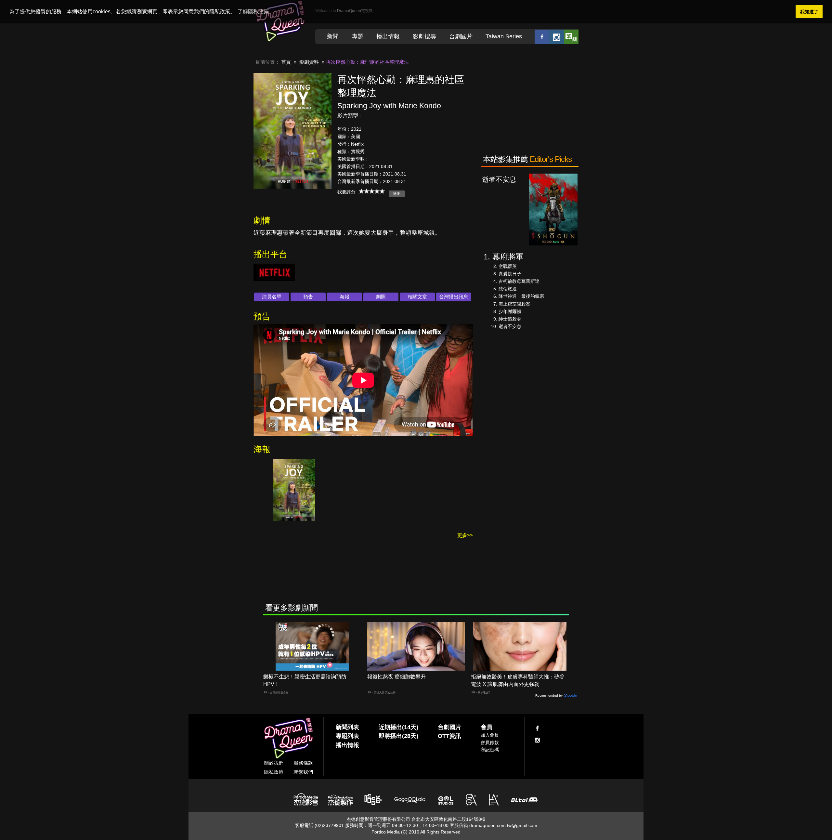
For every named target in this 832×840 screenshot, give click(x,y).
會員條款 (490, 742)
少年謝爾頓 (510, 311)
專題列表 (347, 736)
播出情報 (388, 36)
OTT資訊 (449, 736)
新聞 (333, 36)
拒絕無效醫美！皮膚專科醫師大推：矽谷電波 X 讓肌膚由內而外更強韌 (518, 680)
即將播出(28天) (398, 736)
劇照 (381, 296)
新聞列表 (347, 727)
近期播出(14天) (398, 727)
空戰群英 (508, 266)
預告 (308, 296)
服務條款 (303, 763)
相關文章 (417, 296)
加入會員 (490, 735)
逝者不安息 (510, 326)
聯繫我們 (303, 772)
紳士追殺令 (510, 319)
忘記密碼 (490, 749)
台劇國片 (461, 36)
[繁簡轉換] (571, 36)
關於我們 (273, 763)
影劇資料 (309, 62)
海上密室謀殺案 (514, 304)
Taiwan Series (504, 36)
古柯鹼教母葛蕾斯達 (519, 281)
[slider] (372, 191)
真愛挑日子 (510, 273)
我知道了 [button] (809, 11)
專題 (357, 36)
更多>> (465, 535)
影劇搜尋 (424, 36)
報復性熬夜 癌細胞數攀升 (396, 676)
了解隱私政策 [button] (253, 11)
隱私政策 (273, 772)
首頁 (286, 62)
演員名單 (271, 296)
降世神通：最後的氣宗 (521, 296)
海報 (344, 296)
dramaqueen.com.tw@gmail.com (503, 825)
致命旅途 (508, 288)
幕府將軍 (508, 256)
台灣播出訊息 (453, 296)
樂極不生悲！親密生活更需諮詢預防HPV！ (304, 680)
